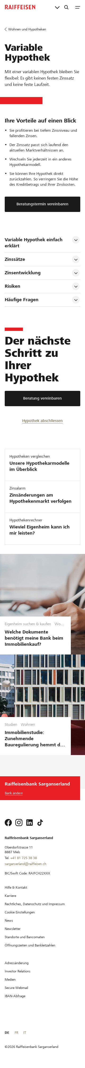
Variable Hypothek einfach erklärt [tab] (34, 243)
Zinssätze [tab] (15, 259)
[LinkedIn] (29, 822)
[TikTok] (40, 822)
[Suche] (66, 7)
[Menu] (78, 7)
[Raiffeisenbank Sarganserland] (20, 7)
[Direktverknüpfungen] (57, 7)
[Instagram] (18, 822)
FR (16, 1032)
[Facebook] (8, 822)
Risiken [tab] (12, 286)
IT (24, 1032)
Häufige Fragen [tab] (21, 299)
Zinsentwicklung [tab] (23, 272)
